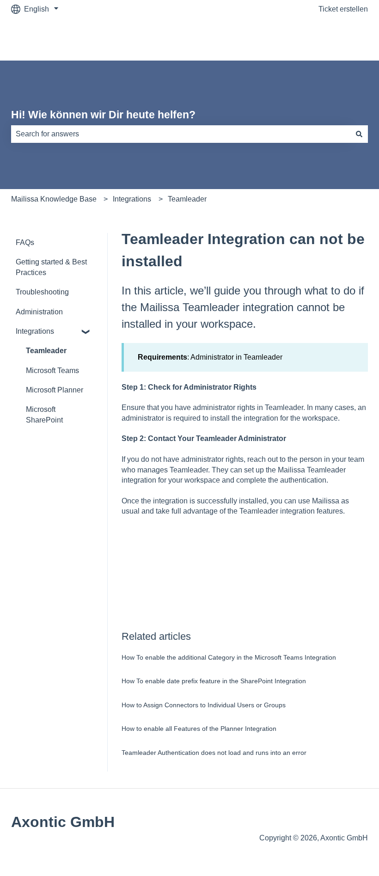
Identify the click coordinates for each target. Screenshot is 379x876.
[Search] (359, 134)
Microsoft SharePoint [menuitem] (44, 414)
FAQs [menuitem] (25, 242)
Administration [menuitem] (39, 312)
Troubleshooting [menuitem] (42, 292)
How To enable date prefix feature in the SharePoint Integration (214, 681)
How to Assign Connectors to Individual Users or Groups (204, 705)
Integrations (132, 199)
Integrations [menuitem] (35, 331)
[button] (86, 332)
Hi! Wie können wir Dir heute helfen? (103, 115)
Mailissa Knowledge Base (54, 199)
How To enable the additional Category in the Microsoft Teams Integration (229, 657)
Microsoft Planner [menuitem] (54, 390)
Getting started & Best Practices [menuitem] (51, 267)
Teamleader (187, 199)
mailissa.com (337, 39)
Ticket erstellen (343, 9)
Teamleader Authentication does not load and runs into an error (214, 752)
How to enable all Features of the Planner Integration (199, 728)
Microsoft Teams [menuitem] (52, 370)
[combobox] (180, 134)
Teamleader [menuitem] (46, 351)
